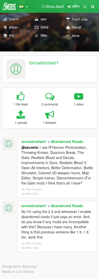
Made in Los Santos (18, 271)
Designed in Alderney (19, 266)
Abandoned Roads (67, 141)
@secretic (30, 147)
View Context (33, 189)
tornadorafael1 (44, 62)
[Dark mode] (85, 6)
